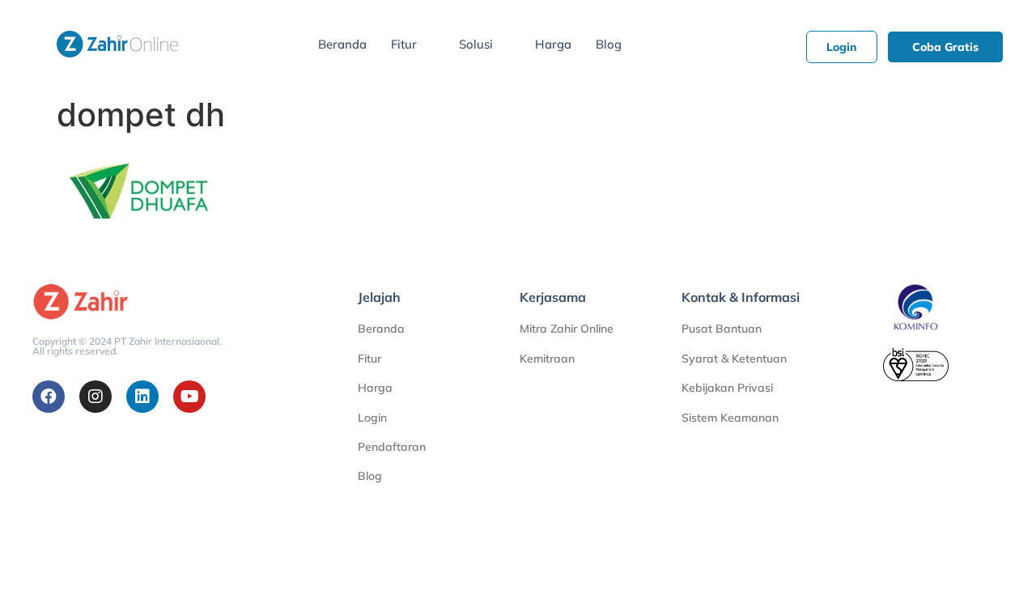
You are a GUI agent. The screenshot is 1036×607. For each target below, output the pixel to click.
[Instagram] (95, 396)
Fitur (404, 44)
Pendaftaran (392, 446)
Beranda (342, 44)
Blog (609, 44)
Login (372, 417)
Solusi (476, 44)
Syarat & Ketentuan (734, 358)
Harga (553, 44)
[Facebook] (48, 396)
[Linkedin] (142, 396)
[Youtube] (189, 396)
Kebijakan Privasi (727, 387)
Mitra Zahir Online (567, 328)
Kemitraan (547, 358)
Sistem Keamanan (730, 417)
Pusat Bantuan (721, 328)
